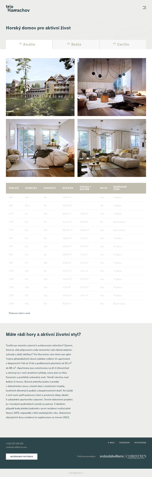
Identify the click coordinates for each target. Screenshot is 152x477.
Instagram (140, 443)
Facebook (124, 443)
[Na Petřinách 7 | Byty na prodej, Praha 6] (18, 8)
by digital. (76, 473)
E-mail (111, 443)
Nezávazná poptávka (21, 457)
